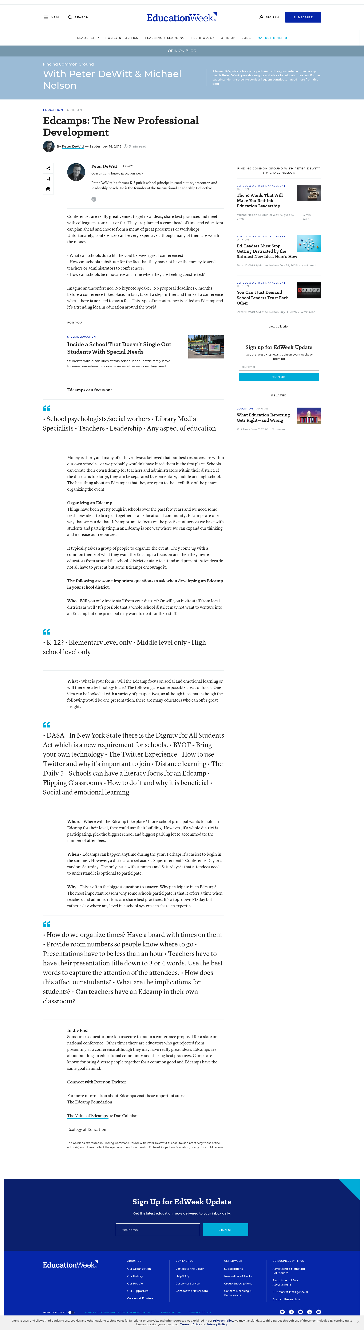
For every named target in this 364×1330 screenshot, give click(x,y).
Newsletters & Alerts (238, 1276)
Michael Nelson (247, 214)
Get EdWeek (233, 1260)
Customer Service (188, 1283)
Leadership (88, 37)
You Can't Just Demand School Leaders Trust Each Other (263, 298)
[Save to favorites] (48, 179)
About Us (134, 1260)
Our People (135, 1283)
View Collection (279, 326)
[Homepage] (182, 17)
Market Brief (271, 37)
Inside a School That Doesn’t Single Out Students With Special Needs (119, 348)
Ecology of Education (86, 1129)
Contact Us (185, 1260)
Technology (202, 37)
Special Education (81, 336)
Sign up (226, 1229)
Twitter (118, 1082)
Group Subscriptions (238, 1283)
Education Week (132, 173)
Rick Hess (243, 429)
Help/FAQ (182, 1276)
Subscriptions (233, 1268)
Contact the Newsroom (192, 1290)
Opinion (228, 37)
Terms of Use (171, 1312)
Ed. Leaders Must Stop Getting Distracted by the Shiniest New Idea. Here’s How (267, 251)
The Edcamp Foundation (89, 1102)
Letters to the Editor (190, 1268)
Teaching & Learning (165, 37)
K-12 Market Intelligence (289, 1292)
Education (53, 109)
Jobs (246, 37)
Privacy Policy (200, 1312)
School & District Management (261, 185)
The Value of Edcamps (87, 1115)
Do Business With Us (288, 1260)
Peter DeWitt (73, 146)
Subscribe (303, 17)
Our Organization (139, 1268)
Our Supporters (138, 1290)
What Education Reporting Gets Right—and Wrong (263, 417)
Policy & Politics (121, 37)
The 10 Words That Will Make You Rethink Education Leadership (260, 201)
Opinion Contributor (105, 173)
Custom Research (285, 1299)
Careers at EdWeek (140, 1298)
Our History (135, 1276)
